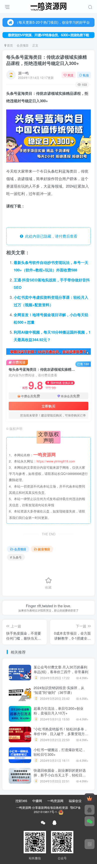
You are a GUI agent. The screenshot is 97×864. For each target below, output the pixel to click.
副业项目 (44, 549)
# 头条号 (16, 557)
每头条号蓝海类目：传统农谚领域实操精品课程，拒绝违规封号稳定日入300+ (46, 60)
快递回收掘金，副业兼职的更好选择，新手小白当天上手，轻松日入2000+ (60, 775)
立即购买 (48, 406)
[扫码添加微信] (90, 821)
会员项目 (23, 45)
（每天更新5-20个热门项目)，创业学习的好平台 (52, 22)
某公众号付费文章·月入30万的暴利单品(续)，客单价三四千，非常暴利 (61, 669)
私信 (86, 75)
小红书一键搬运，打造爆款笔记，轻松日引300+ (60, 752)
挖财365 (21, 800)
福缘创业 (75, 800)
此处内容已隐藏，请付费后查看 (50, 236)
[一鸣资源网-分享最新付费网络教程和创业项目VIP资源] (48, 5)
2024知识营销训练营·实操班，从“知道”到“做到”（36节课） (59, 690)
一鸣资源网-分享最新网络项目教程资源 (42, 808)
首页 (9, 45)
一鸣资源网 (55, 800)
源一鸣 (23, 72)
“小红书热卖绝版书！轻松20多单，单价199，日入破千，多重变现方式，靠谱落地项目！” (61, 733)
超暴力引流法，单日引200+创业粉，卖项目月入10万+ (58, 711)
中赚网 (37, 800)
